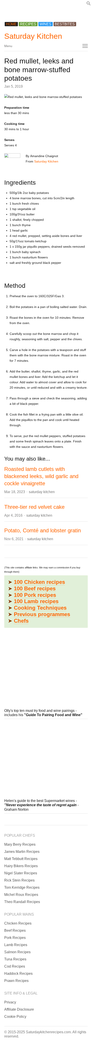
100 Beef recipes (35, 588)
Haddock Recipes (18, 973)
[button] (88, 4)
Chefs (21, 621)
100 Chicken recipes (39, 582)
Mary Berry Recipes (20, 844)
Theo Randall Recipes (22, 902)
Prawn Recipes (16, 981)
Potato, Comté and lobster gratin (42, 530)
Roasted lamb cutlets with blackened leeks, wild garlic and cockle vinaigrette (41, 476)
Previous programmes (42, 614)
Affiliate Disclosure (19, 1009)
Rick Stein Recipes (19, 880)
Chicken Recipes (17, 923)
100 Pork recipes (35, 595)
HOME (11, 24)
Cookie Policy (15, 1016)
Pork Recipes (15, 938)
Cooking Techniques (40, 608)
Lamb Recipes (15, 945)
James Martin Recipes (22, 852)
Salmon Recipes (17, 952)
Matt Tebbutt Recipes (21, 859)
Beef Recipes (15, 930)
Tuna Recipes (15, 959)
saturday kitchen (42, 492)
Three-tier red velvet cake (34, 507)
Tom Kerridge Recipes (22, 887)
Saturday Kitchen (33, 36)
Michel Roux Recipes (21, 895)
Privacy (10, 1002)
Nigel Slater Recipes (20, 873)
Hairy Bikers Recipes (21, 866)
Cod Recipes (14, 966)
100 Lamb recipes (36, 601)
